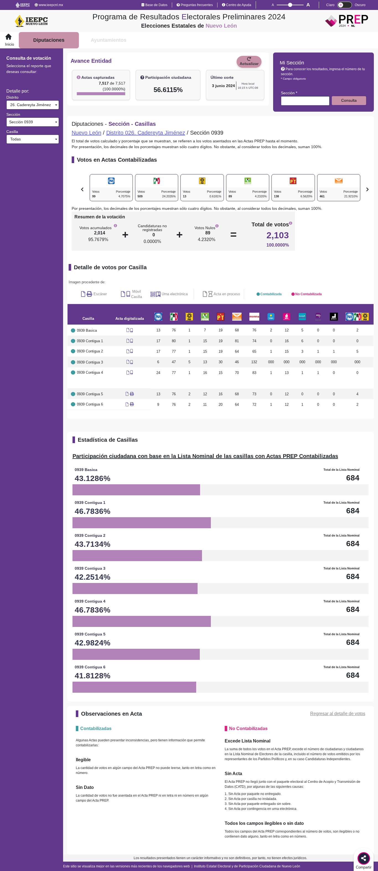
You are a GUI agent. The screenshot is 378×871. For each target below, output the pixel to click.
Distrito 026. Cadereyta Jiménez (145, 133)
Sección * (289, 93)
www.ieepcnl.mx (50, 5)
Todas (14, 139)
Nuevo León (86, 133)
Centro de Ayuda (238, 5)
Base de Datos (155, 5)
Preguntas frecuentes (196, 5)
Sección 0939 (20, 122)
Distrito (12, 97)
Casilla (12, 131)
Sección (13, 114)
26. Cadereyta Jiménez (29, 105)
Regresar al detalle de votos (337, 713)
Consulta (349, 100)
